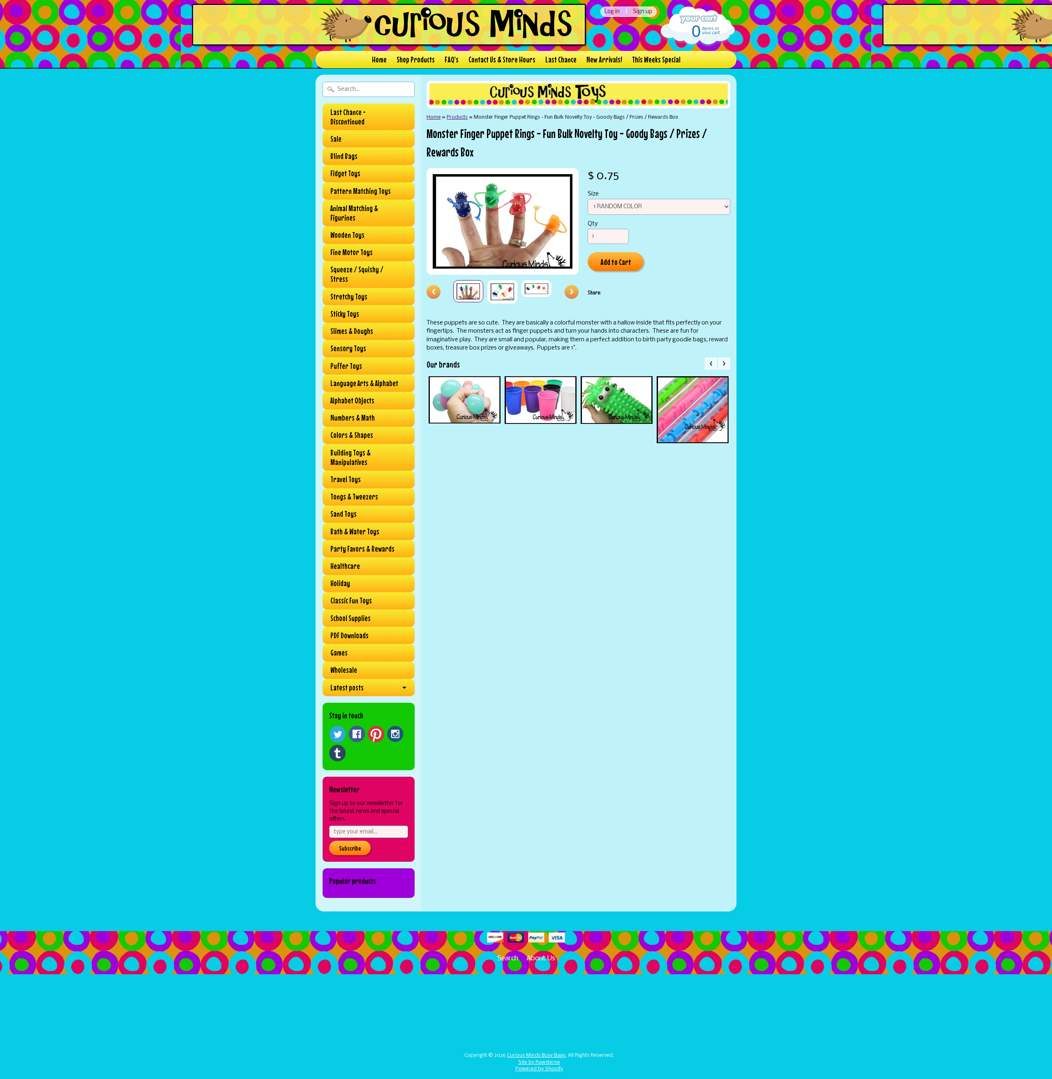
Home (379, 59)
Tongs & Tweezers (354, 496)
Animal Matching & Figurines (354, 213)
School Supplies (350, 618)
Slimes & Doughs (351, 331)
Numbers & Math (352, 417)
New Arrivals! (604, 59)
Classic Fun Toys (351, 600)
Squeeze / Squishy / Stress (356, 274)
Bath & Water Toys (354, 531)
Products (457, 117)
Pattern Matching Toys (360, 191)
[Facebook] (356, 734)
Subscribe (350, 848)
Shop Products (416, 59)
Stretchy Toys (348, 296)
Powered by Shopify (539, 1069)
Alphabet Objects (352, 400)
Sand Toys (343, 513)
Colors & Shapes (351, 434)
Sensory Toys (348, 348)
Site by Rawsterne (539, 1062)
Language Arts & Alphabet (364, 383)
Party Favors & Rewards (362, 548)
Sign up (642, 12)
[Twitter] (337, 734)
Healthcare (345, 566)
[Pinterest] (376, 734)
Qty (593, 224)
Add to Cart (615, 262)
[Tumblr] (337, 753)
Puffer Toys (346, 365)
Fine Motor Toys (351, 252)
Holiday (340, 583)
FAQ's (452, 59)
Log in (612, 12)
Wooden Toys (347, 234)
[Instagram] (395, 734)
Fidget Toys (345, 173)
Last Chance (561, 59)
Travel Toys (345, 479)
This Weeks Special (656, 59)
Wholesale (343, 669)
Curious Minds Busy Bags (536, 1055)
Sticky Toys (344, 313)
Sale (335, 138)
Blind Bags (344, 156)
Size (593, 194)
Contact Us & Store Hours (501, 59)
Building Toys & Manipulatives (350, 457)
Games (339, 652)
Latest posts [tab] (347, 687)
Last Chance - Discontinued (348, 117)
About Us (540, 958)
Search (507, 958)
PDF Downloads (349, 635)
